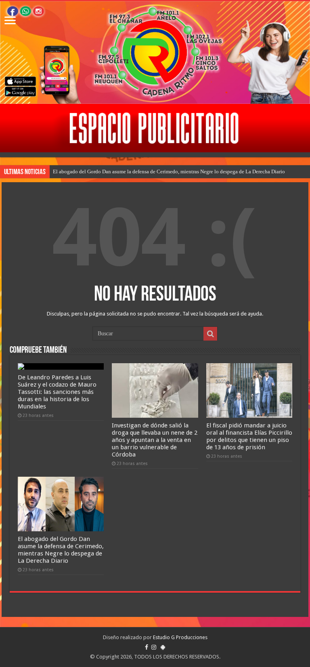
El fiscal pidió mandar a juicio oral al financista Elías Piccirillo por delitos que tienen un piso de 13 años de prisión (249, 436)
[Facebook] (146, 647)
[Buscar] (210, 334)
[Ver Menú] (10, 21)
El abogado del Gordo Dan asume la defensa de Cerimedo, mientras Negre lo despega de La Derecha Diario (169, 171)
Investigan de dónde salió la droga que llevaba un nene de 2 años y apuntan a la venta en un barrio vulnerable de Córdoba (154, 440)
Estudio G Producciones (180, 637)
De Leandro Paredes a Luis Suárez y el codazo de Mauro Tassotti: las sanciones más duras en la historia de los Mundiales (57, 392)
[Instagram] (154, 647)
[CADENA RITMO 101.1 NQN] (155, 52)
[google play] (163, 647)
